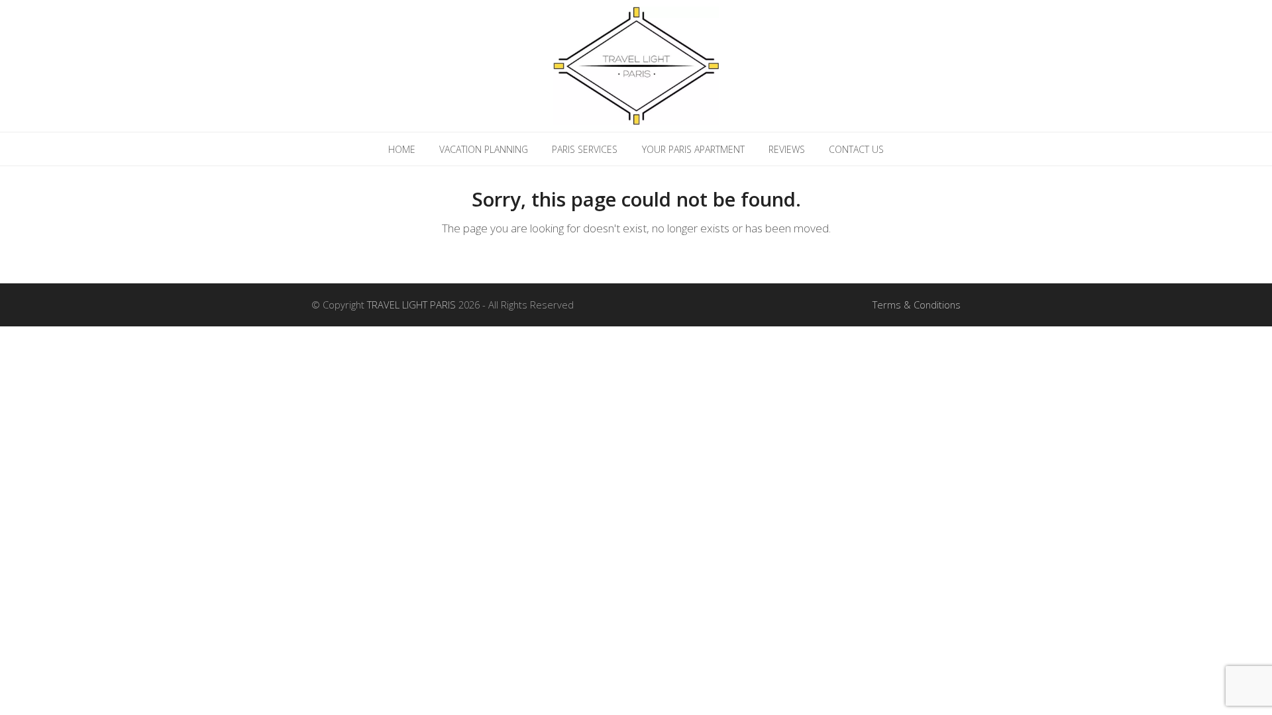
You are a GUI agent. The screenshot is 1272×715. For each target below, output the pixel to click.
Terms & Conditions (917, 304)
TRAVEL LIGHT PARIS (411, 304)
